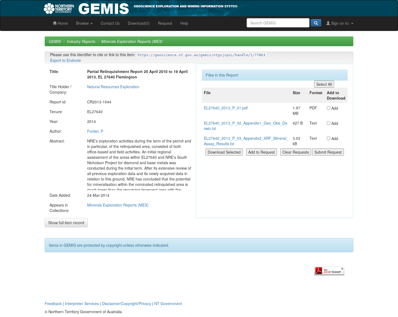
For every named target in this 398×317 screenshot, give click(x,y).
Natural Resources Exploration (113, 86)
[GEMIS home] (181, 7)
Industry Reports (81, 41)
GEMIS (55, 41)
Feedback (53, 303)
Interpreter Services (82, 303)
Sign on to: (340, 23)
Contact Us (110, 23)
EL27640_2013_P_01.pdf (226, 107)
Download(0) (139, 23)
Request (165, 23)
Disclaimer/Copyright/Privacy (126, 303)
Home (62, 23)
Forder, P (95, 131)
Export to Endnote (65, 60)
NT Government (168, 303)
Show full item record (66, 222)
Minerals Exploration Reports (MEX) (132, 41)
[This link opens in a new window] (329, 270)
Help (184, 23)
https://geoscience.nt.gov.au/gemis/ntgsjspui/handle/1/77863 (201, 55)
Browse (83, 23)
